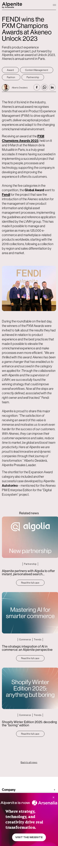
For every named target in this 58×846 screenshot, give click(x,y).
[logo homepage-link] (12, 5)
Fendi (6, 195)
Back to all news (29, 762)
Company (28, 790)
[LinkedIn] (52, 87)
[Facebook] (37, 87)
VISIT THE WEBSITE (29, 837)
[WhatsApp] (44, 87)
